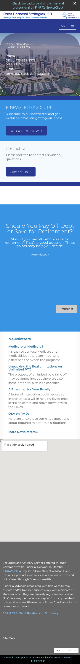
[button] (67, 26)
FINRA (7, 571)
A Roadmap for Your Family (29, 389)
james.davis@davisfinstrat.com (28, 73)
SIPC (15, 571)
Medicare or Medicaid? (25, 346)
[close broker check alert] (74, 3)
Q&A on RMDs (18, 413)
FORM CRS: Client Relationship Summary (30, 613)
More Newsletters (23, 432)
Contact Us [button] (19, 172)
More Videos (40, 254)
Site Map (9, 638)
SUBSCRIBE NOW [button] (24, 131)
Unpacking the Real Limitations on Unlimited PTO (35, 368)
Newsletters (19, 339)
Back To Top (64, 650)
